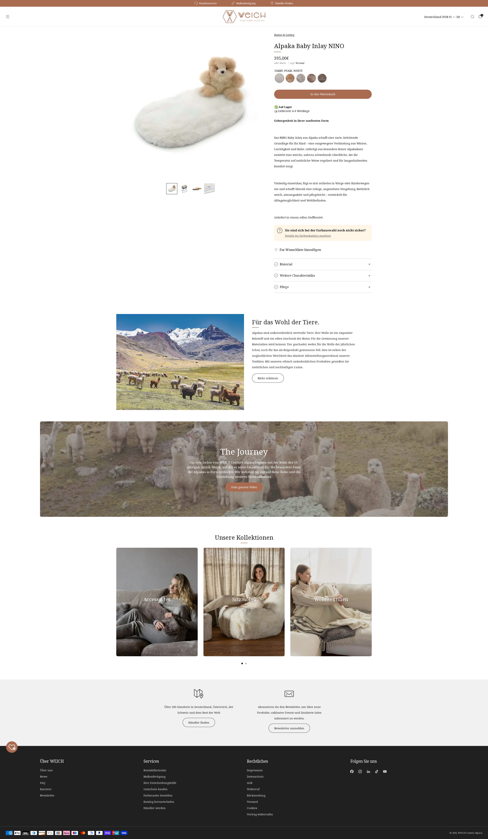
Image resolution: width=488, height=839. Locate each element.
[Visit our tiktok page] (376, 771)
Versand (299, 63)
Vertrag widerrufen (260, 814)
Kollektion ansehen (156, 617)
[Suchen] (472, 17)
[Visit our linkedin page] (368, 771)
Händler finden (198, 722)
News (43, 776)
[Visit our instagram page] (360, 771)
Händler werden (155, 808)
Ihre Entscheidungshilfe (160, 783)
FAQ (42, 783)
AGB (249, 783)
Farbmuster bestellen (158, 795)
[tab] (242, 663)
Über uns (46, 770)
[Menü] (8, 17)
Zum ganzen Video (244, 487)
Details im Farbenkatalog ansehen (308, 236)
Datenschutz (255, 776)
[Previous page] (116, 601)
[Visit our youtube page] (385, 771)
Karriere (45, 789)
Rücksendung (256, 795)
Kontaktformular (155, 770)
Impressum (255, 770)
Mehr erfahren (268, 378)
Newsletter (47, 795)
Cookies (252, 808)
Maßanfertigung (154, 776)
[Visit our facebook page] (352, 771)
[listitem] (205, 3)
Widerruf (253, 789)
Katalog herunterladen (159, 802)
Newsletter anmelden (289, 728)
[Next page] (371, 601)
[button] (171, 188)
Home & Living (284, 35)
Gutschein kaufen (156, 789)
